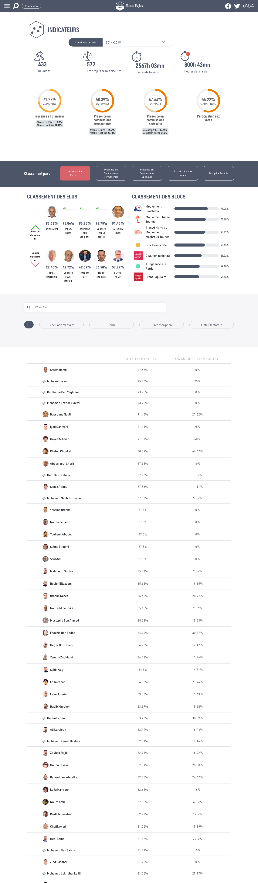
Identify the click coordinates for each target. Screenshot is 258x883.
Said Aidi (55, 559)
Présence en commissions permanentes (111, 173)
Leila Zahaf (57, 682)
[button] (165, 42)
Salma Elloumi (59, 546)
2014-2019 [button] (113, 42)
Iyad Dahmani (59, 427)
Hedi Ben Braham (58, 475)
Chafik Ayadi (58, 826)
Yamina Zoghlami (61, 657)
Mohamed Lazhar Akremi (101, 233)
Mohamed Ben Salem (61, 850)
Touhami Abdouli (61, 534)
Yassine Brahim (60, 510)
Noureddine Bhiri (61, 608)
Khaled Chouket (60, 451)
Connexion (31, 6)
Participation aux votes (183, 173)
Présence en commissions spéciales (147, 173)
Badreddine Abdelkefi (64, 777)
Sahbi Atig (56, 669)
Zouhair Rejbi (59, 753)
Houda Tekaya (59, 765)
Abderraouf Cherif (62, 463)
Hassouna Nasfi (60, 414)
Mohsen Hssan (57, 381)
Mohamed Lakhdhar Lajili (64, 873)
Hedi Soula (57, 839)
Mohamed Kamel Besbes (63, 741)
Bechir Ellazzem (61, 583)
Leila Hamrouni (60, 789)
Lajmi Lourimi (59, 694)
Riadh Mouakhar (60, 814)
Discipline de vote (218, 173)
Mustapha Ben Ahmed (64, 620)
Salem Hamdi (52, 229)
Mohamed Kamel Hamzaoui (68, 277)
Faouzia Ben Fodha (62, 633)
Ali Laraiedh (58, 729)
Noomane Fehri (60, 522)
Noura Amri (57, 802)
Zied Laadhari (59, 862)
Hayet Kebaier (59, 439)
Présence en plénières (75, 173)
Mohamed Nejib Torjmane (64, 498)
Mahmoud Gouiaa (61, 571)
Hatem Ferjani (56, 718)
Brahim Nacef (59, 596)
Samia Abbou (58, 487)
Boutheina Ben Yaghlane (85, 233)
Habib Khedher (60, 706)
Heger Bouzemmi (61, 645)
